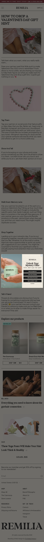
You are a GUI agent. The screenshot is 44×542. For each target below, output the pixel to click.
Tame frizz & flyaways (32, 274)
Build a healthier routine (32, 280)
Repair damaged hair (32, 271)
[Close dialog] (42, 255)
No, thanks (32, 283)
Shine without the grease (32, 277)
